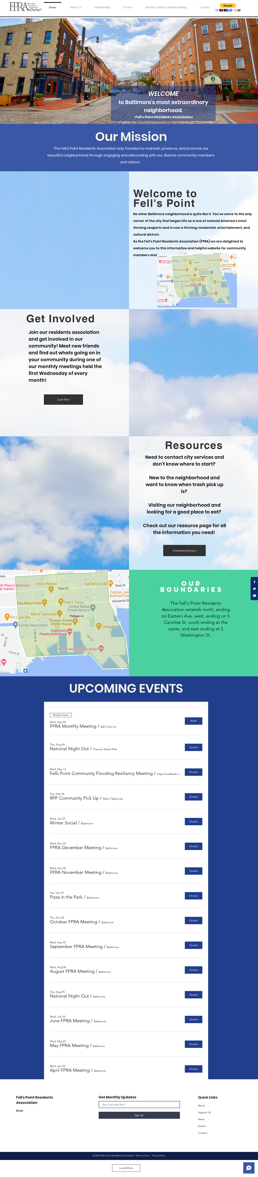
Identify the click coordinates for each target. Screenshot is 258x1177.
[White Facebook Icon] (254, 582)
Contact (202, 1133)
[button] (228, 7)
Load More (126, 1168)
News (201, 1119)
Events (202, 1126)
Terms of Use (142, 1155)
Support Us (204, 1112)
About (201, 1105)
